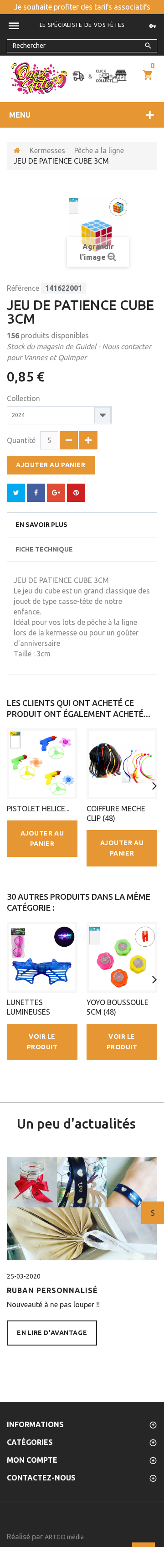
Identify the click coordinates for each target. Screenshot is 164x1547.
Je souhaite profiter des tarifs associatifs (82, 7)
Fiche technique (44, 549)
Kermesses (47, 150)
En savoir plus (41, 524)
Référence (23, 288)
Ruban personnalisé (52, 1290)
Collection (24, 398)
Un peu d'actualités (76, 1123)
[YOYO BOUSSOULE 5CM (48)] (122, 957)
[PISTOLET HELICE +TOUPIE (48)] (42, 763)
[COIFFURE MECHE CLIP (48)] (122, 763)
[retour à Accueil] (17, 150)
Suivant (153, 1213)
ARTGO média (64, 1537)
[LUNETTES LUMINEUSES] (42, 957)
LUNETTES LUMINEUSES (28, 1007)
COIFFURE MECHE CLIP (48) (116, 813)
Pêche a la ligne (99, 150)
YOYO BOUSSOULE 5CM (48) (118, 1007)
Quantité (21, 440)
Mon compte (32, 1460)
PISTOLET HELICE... (38, 808)
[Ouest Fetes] (39, 78)
